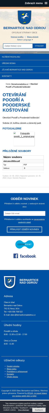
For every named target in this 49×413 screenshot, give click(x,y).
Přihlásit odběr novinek (24, 229)
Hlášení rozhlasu (11, 57)
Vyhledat (39, 46)
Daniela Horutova (19, 178)
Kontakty (7, 76)
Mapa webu (11, 369)
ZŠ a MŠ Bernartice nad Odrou (17, 70)
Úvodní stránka (13, 366)
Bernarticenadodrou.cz (19, 84)
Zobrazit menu (34, 3)
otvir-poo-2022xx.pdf (11, 161)
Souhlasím (39, 410)
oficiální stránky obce (24, 30)
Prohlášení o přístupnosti (17, 371)
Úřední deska (8, 63)
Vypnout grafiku (17, 37)
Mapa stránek (32, 37)
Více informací (23, 410)
